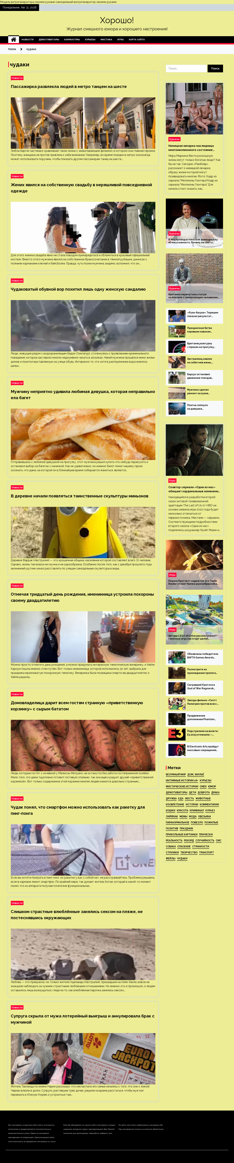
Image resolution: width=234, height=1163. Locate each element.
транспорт (206, 852)
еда (180, 798)
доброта (204, 792)
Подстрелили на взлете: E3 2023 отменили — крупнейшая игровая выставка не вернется (202, 733)
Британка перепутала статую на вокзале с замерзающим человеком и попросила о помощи (193, 296)
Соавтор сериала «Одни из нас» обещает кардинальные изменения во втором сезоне (194, 489)
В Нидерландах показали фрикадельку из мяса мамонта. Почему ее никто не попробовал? (193, 241)
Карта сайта (137, 39)
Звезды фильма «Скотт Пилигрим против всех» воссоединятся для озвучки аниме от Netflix (202, 702)
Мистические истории (182, 786)
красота (182, 810)
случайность (204, 840)
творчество (189, 852)
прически (206, 834)
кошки (170, 810)
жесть (189, 798)
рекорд (189, 840)
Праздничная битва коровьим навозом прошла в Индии (199, 330)
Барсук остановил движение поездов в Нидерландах (199, 376)
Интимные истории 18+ (182, 780)
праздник (186, 828)
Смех (203, 786)
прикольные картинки (182, 834)
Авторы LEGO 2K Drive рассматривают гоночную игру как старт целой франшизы (192, 637)
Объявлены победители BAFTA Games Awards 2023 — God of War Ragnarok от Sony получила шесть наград (202, 656)
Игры (120, 39)
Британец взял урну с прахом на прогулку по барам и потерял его (202, 345)
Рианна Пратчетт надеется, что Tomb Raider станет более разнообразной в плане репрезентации (192, 582)
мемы (183, 816)
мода (192, 816)
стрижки (172, 852)
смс (218, 840)
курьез (210, 810)
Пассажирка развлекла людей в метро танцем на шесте (69, 86)
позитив (172, 828)
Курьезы (90, 39)
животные (203, 798)
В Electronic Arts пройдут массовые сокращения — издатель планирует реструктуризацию (203, 748)
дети (192, 792)
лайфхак (172, 816)
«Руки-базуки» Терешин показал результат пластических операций (202, 314)
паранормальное (177, 822)
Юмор (212, 786)
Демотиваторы (49, 39)
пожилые (211, 822)
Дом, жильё (195, 774)
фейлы (170, 858)
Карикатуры (72, 39)
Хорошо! (117, 20)
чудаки (182, 858)
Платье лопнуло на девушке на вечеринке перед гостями (200, 407)
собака (171, 846)
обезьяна (204, 816)
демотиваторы (176, 792)
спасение (184, 846)
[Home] (13, 39)
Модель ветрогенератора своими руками (27, 2)
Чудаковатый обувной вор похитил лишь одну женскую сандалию (78, 289)
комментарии (209, 804)
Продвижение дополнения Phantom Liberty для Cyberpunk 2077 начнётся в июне (201, 717)
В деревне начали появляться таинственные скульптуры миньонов (79, 495)
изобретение (175, 804)
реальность (174, 840)
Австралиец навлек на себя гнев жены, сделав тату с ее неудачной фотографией (199, 360)
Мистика (106, 39)
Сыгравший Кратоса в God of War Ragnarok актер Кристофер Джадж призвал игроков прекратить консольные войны (202, 686)
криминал (197, 810)
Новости (28, 39)
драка (215, 792)
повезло (197, 822)
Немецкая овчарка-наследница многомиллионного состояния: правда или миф (191, 148)
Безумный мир (176, 774)
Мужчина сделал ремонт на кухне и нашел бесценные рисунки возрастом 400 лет (202, 391)
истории (192, 804)
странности (200, 846)
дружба (171, 798)
